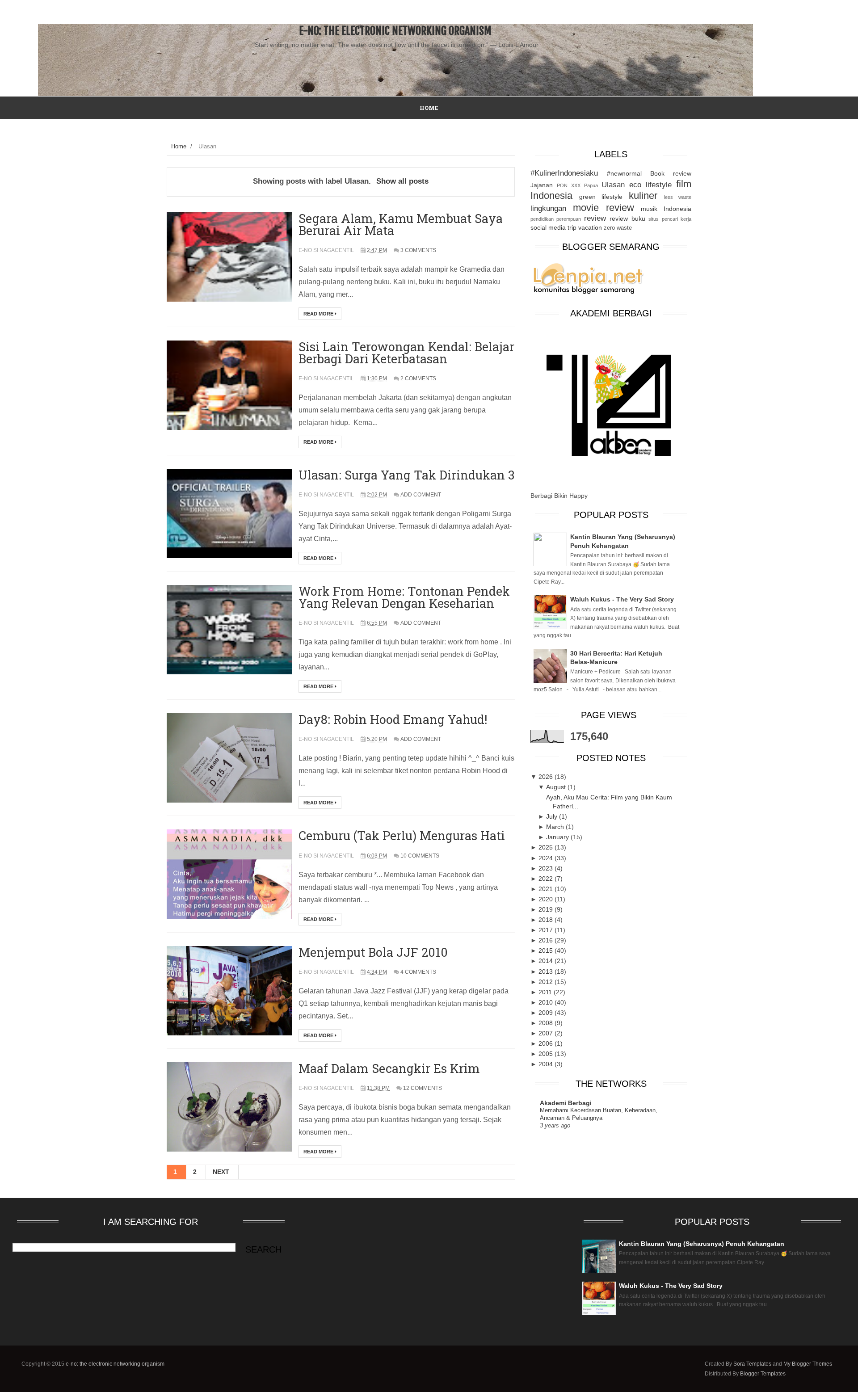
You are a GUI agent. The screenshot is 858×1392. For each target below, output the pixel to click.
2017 (546, 930)
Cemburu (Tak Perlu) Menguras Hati (402, 835)
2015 (546, 950)
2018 (546, 919)
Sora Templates (752, 1364)
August (557, 787)
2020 (546, 899)
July (552, 816)
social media (548, 227)
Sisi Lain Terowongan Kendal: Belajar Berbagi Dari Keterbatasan (406, 352)
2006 (546, 1043)
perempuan (568, 219)
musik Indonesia (666, 208)
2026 (546, 776)
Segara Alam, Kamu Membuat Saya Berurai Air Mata (401, 224)
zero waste (618, 228)
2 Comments (418, 378)
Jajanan (541, 185)
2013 (546, 971)
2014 (546, 960)
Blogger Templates (763, 1374)
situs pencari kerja (669, 219)
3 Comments (418, 250)
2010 (546, 1002)
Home (178, 146)
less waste (677, 197)
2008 (546, 1022)
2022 (546, 878)
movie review (603, 207)
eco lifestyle (650, 185)
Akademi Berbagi (566, 1102)
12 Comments (422, 1088)
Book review (670, 173)
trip (572, 227)
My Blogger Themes (807, 1364)
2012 (546, 981)
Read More (319, 313)
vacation (590, 227)
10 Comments (419, 856)
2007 (546, 1033)
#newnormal (624, 173)
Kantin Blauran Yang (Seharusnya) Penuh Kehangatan (701, 1243)
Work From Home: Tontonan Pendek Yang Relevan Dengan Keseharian (404, 597)
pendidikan (542, 219)
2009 (546, 1012)
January (558, 837)
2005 (546, 1053)
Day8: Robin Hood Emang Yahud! (393, 719)
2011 (546, 992)
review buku (627, 218)
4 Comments (418, 972)
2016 (546, 940)
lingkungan (548, 208)
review (595, 218)
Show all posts (402, 181)
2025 (546, 847)
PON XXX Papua (577, 185)
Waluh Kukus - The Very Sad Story (622, 599)
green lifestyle (600, 196)
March (556, 826)
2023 (546, 868)
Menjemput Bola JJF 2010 (373, 952)
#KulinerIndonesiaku (564, 173)
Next (221, 1171)
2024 (546, 858)
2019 (546, 909)
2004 (546, 1064)
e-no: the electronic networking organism (395, 31)
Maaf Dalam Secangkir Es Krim (389, 1068)
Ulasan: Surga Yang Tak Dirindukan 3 (406, 475)
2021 (546, 888)
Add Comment (420, 495)
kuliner (643, 195)
